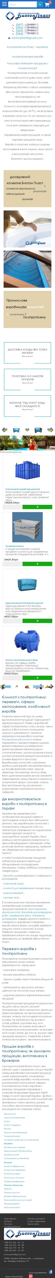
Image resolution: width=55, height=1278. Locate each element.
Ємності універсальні (14, 1166)
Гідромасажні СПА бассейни (18, 1151)
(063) (27, 30)
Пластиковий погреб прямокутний (22, 489)
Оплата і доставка (36, 1218)
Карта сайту (33, 1224)
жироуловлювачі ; (13, 892)
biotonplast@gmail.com (27, 37)
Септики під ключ (12, 1192)
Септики (8, 1189)
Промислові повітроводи (15, 1132)
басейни (8, 875)
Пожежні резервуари (14, 1181)
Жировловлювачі (12, 1207)
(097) (27, 25)
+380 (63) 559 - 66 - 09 (14, 1250)
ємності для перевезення (19, 888)
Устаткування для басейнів (16, 1158)
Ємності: (8, 1162)
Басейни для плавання (14, 1147)
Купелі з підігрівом (12, 1125)
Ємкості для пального (14, 1177)
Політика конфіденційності (12, 1225)
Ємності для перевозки (14, 1170)
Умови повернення (36, 1221)
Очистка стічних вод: (13, 1185)
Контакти (8, 1221)
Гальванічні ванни (12, 1136)
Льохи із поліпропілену (14, 1117)
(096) (27, 28)
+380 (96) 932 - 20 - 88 (14, 1245)
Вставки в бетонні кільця (15, 1196)
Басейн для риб (11, 1154)
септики (8, 897)
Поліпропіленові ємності (17, 739)
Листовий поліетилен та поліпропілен (21, 1140)
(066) (27, 33)
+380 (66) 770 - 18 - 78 (14, 1247)
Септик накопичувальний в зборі (21, 660)
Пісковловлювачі (11, 1203)
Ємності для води (12, 1173)
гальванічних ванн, (20, 915)
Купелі (7, 1121)
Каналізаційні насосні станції (18, 1200)
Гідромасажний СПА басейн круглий (24, 603)
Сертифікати (10, 1218)
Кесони (7, 1128)
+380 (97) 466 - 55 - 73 (14, 1242)
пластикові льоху (13, 883)
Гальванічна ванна (14, 546)
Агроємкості (10, 1114)
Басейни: (8, 1143)
